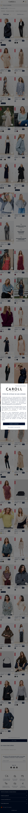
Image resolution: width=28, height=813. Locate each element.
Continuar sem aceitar (20, 385)
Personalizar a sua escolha (14, 427)
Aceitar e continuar (14, 423)
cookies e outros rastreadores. (10, 410)
